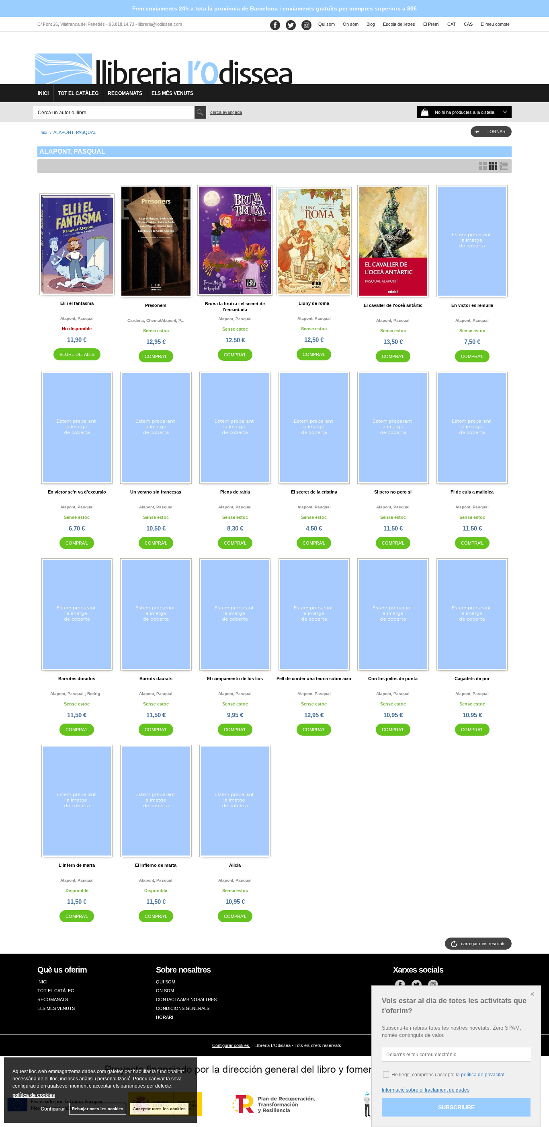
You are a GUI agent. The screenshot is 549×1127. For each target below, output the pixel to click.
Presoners (155, 305)
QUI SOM (165, 981)
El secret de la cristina (314, 491)
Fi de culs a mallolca (472, 491)
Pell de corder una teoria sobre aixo (314, 678)
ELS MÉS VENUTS (172, 93)
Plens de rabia (235, 491)
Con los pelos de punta (393, 678)
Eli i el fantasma (77, 303)
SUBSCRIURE (456, 1107)
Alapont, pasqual (77, 318)
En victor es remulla (472, 305)
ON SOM (165, 990)
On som (350, 24)
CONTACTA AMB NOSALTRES (186, 999)
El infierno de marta (155, 865)
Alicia (235, 865)
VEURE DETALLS (76, 354)
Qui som (326, 24)
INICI (43, 93)
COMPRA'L (156, 356)
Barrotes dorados (76, 678)
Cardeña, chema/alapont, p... (155, 320)
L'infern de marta (77, 865)
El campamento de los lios (235, 678)
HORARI (164, 1017)
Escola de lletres (399, 24)
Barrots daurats (155, 678)
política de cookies (33, 1095)
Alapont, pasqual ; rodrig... (77, 693)
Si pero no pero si (393, 491)
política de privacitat (482, 1075)
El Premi (431, 24)
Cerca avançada (226, 112)
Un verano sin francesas (155, 491)
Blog (371, 24)
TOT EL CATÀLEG (78, 93)
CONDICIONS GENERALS (182, 1008)
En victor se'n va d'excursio (77, 491)
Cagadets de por (472, 678)
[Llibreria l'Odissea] (162, 60)
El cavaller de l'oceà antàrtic (393, 305)
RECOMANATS (125, 93)
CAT (451, 24)
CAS (468, 24)
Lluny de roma (314, 303)
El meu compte (495, 24)
